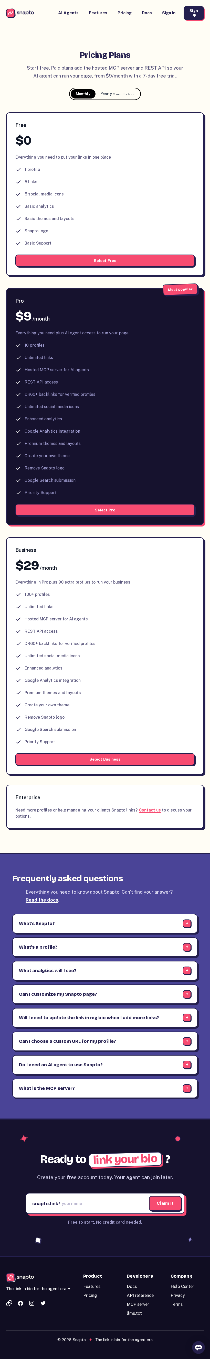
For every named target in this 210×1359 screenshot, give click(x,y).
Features (98, 12)
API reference (140, 1295)
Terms (177, 1304)
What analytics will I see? (47, 970)
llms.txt (134, 1313)
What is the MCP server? (47, 1088)
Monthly (83, 94)
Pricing (125, 12)
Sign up (194, 13)
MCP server (138, 1304)
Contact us (150, 810)
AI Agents (68, 12)
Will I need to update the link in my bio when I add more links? (89, 1018)
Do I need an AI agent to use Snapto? (61, 1065)
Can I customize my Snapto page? (58, 994)
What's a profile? (38, 947)
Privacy (178, 1295)
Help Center (182, 1286)
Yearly (117, 94)
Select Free (105, 260)
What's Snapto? (37, 923)
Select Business (105, 759)
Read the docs (42, 900)
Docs (147, 12)
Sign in (168, 12)
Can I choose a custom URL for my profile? (67, 1041)
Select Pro (105, 510)
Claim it (165, 1203)
